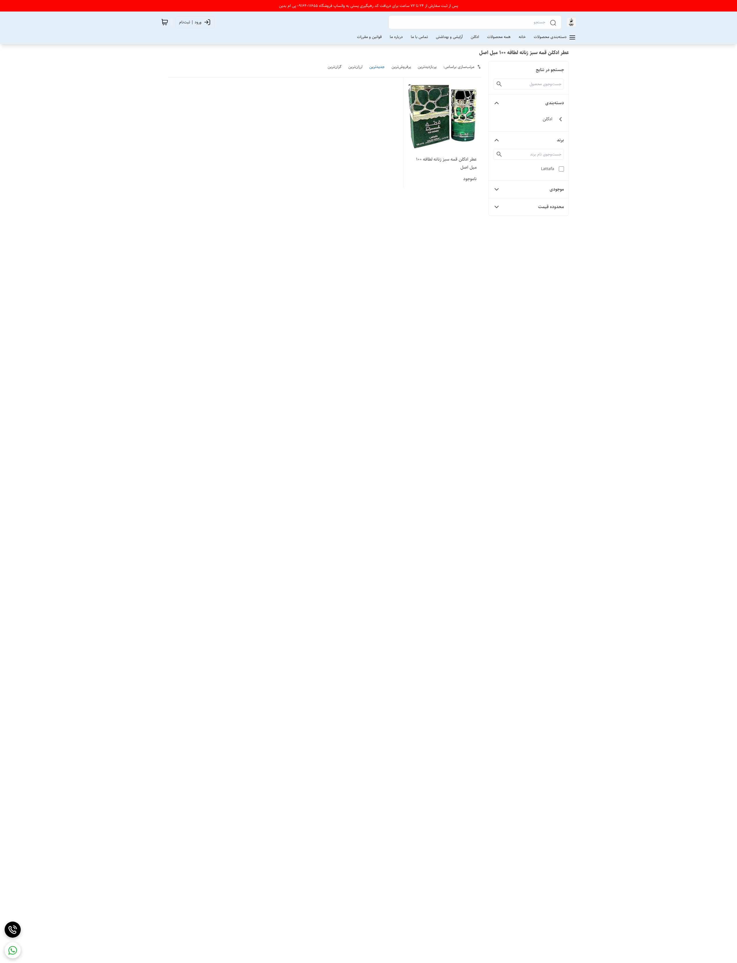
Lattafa (547, 169)
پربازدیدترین (427, 67)
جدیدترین (377, 67)
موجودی (557, 189)
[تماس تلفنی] (13, 930)
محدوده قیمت (551, 206)
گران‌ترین (334, 67)
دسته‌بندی (554, 102)
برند (560, 140)
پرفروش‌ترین (401, 67)
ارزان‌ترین (355, 67)
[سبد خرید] (164, 22)
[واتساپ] (13, 950)
